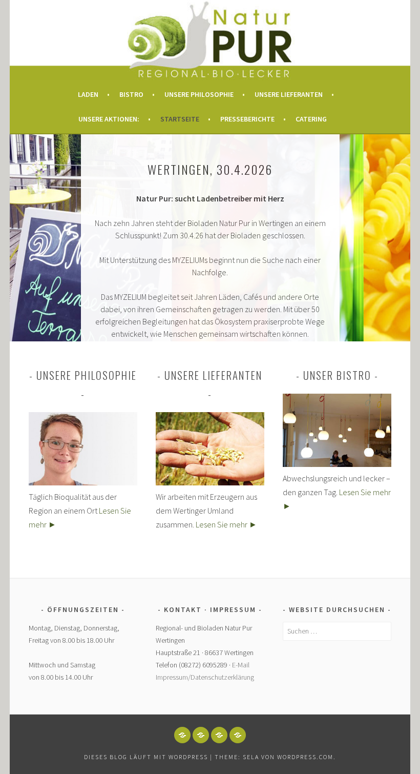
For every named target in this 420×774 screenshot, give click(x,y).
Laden (88, 94)
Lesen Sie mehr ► (226, 524)
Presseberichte (247, 119)
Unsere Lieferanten (289, 94)
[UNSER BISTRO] (237, 735)
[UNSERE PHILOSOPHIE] (201, 735)
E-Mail (240, 664)
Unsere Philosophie (199, 94)
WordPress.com (305, 757)
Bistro (131, 94)
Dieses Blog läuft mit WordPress (146, 757)
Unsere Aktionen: (108, 119)
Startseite (179, 119)
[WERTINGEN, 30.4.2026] (182, 735)
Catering (311, 119)
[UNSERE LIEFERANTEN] (219, 735)
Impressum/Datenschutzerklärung (205, 677)
